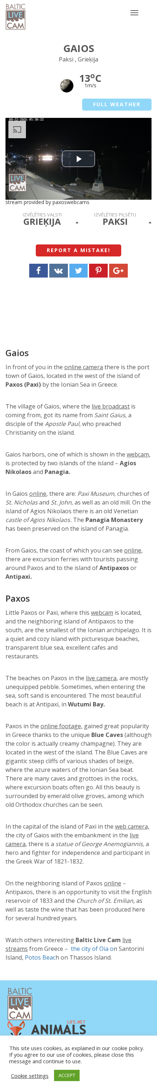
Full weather (117, 104)
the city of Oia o (92, 949)
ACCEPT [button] (66, 1075)
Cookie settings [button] (30, 1075)
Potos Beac (40, 957)
